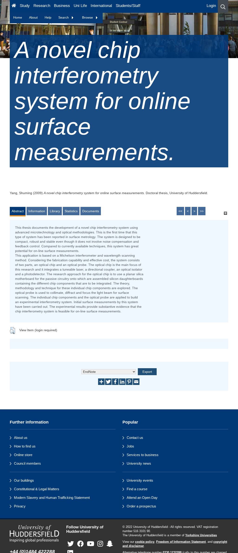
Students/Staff (128, 5)
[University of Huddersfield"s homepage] (34, 533)
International (101, 5)
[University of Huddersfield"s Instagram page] (100, 544)
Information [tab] (36, 211)
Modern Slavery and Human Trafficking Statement (52, 498)
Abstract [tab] (18, 211)
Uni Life (80, 5)
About (33, 17)
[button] (223, 6)
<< (180, 211)
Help (48, 17)
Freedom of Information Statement (181, 541)
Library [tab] (55, 211)
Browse (88, 17)
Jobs (130, 446)
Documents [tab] (90, 211)
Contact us (135, 438)
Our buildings (24, 480)
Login (211, 5)
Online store (23, 455)
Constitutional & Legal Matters (36, 489)
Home (17, 17)
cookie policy (144, 541)
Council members (27, 463)
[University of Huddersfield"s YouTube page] (90, 544)
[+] (225, 213)
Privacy (20, 506)
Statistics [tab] (71, 211)
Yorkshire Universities (201, 535)
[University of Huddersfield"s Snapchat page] (109, 544)
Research (41, 5)
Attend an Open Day (142, 498)
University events (140, 480)
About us (20, 438)
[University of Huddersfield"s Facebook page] (80, 544)
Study (25, 5)
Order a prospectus (141, 506)
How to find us (25, 446)
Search (64, 17)
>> (202, 211)
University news (139, 463)
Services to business (143, 455)
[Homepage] (14, 6)
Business (62, 5)
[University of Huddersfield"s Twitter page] (70, 544)
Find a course (137, 489)
